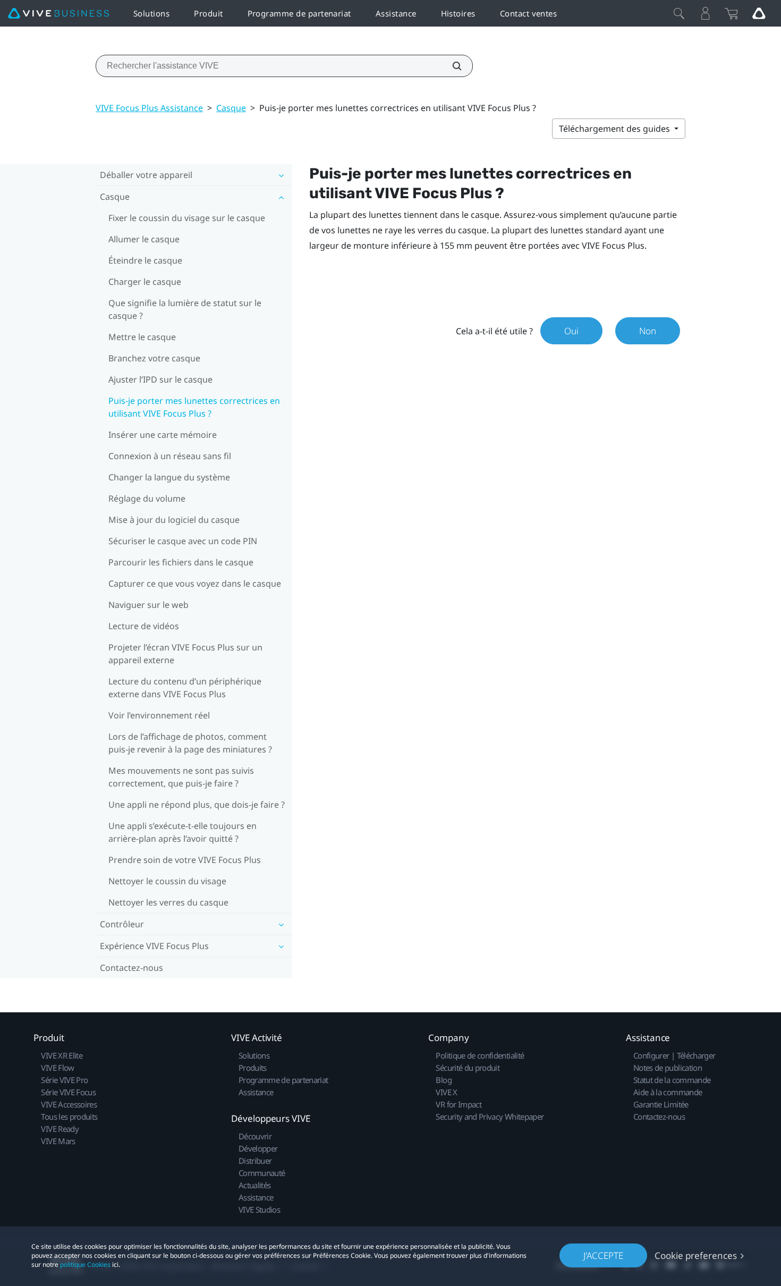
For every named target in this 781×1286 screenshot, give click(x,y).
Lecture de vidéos (143, 626)
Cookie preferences (696, 1255)
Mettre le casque (142, 337)
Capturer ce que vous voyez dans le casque (194, 583)
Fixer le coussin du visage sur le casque (186, 218)
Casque (231, 108)
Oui (571, 331)
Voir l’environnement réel (159, 715)
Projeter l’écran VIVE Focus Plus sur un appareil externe (185, 653)
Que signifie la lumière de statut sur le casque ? (184, 309)
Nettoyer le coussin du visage (167, 881)
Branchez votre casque (154, 358)
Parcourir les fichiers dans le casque (180, 562)
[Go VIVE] (758, 13)
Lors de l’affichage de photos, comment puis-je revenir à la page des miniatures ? (190, 743)
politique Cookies (85, 1264)
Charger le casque (144, 281)
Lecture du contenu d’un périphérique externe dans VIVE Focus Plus (184, 687)
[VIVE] (58, 13)
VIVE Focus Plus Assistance (149, 108)
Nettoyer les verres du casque (168, 902)
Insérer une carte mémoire (162, 435)
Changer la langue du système (169, 477)
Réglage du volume (146, 498)
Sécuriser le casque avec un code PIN (182, 541)
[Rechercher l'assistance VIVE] (451, 66)
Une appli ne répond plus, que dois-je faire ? (196, 804)
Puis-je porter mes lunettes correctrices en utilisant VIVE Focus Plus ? (194, 407)
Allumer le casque (144, 239)
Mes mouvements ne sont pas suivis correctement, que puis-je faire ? (181, 777)
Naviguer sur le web (148, 605)
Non (647, 331)
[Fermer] (679, 13)
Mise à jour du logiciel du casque (174, 520)
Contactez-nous (131, 968)
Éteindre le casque (145, 260)
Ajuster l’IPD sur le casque (160, 379)
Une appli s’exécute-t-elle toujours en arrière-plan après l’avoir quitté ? (182, 832)
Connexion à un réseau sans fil (169, 456)
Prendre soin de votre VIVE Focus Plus (184, 860)
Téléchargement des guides (615, 128)
